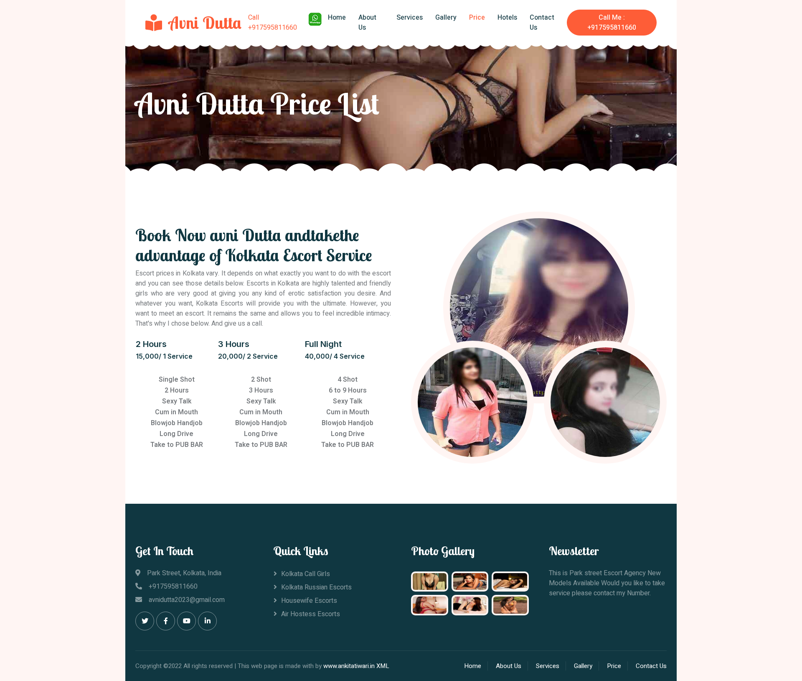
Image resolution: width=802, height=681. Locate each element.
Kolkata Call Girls (305, 574)
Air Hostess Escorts (310, 614)
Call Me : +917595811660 (611, 23)
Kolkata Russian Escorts (316, 587)
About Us (367, 23)
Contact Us (542, 23)
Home (337, 18)
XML (382, 666)
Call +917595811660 (272, 23)
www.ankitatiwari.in (349, 666)
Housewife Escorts (309, 601)
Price (477, 18)
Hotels (507, 18)
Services (409, 18)
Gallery (446, 18)
